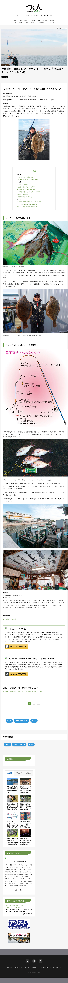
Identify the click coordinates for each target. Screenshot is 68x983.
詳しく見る (19, 890)
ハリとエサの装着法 (23, 194)
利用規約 (34, 967)
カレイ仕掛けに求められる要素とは (28, 179)
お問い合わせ (18, 967)
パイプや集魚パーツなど (24, 197)
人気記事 (9, 773)
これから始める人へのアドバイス (27, 204)
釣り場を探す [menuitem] (26, 22)
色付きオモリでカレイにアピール (27, 187)
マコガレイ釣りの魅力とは (25, 177)
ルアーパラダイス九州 (17, 905)
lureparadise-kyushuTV (13, 907)
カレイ (9, 720)
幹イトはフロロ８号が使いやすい (27, 189)
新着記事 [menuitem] (15, 22)
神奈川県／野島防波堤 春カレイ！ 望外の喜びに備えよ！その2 (22, 692)
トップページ (8, 967)
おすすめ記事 (19, 773)
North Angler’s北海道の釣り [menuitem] (42, 22)
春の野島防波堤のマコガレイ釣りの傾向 (29, 202)
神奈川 (34, 720)
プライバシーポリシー (45, 967)
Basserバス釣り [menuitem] (32, 22)
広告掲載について (58, 967)
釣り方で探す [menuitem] (20, 22)
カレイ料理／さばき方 (9, 619)
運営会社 (27, 967)
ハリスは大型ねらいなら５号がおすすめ (29, 192)
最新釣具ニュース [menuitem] (51, 22)
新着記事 (28, 773)
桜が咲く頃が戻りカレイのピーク (27, 207)
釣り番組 (8, 905)
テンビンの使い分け (23, 184)
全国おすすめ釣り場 (22, 720)
